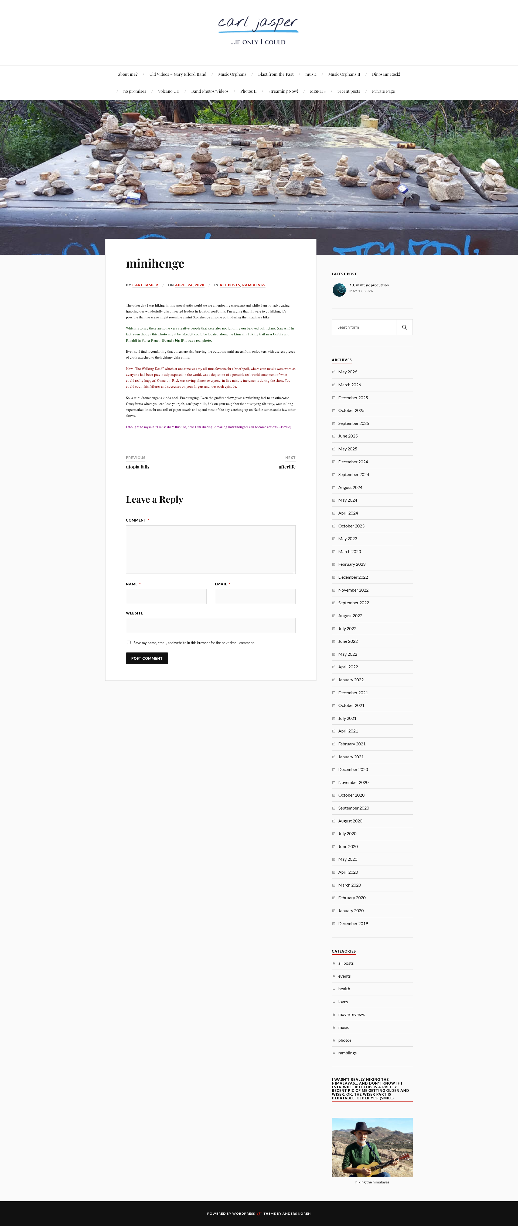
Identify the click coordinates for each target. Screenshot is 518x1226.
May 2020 (347, 859)
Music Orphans (232, 74)
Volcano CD (168, 91)
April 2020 (348, 871)
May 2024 (347, 499)
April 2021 (348, 730)
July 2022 (347, 628)
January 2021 (351, 756)
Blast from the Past (276, 74)
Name (133, 584)
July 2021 (347, 718)
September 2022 (353, 602)
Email (222, 584)
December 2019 (353, 923)
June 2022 (348, 641)
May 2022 (347, 654)
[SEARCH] (405, 327)
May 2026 (347, 371)
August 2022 (350, 615)
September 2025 (353, 423)
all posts (230, 285)
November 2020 (353, 782)
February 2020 (352, 897)
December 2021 (353, 692)
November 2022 (353, 589)
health (344, 988)
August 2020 (350, 820)
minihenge (155, 263)
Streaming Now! (283, 91)
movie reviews (351, 1014)
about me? (128, 74)
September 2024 (353, 474)
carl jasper (145, 285)
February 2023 (352, 564)
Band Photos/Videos (210, 91)
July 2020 (347, 833)
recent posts (349, 91)
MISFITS (318, 91)
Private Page (383, 91)
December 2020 (353, 769)
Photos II (248, 91)
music (310, 74)
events (344, 975)
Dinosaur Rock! (386, 74)
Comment (137, 520)
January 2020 (351, 910)
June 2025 (348, 435)
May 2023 (347, 538)
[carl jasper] (259, 49)
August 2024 (350, 487)
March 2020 (349, 884)
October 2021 (351, 705)
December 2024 (353, 461)
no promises (134, 91)
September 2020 (353, 807)
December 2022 (353, 576)
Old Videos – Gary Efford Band (177, 74)
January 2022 (351, 679)
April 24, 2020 (190, 285)
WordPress (243, 1213)
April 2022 (348, 666)
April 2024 (348, 512)
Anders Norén (296, 1213)
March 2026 (349, 384)
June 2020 (348, 846)
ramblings (253, 285)
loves (343, 1001)
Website (134, 613)
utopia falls (137, 467)
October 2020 (351, 794)
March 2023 (349, 551)
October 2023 (351, 525)
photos (345, 1040)
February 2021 (352, 743)
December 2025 (353, 397)
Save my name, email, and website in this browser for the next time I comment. (194, 643)
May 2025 (347, 448)
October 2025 (351, 410)
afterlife (287, 467)
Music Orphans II (344, 74)
